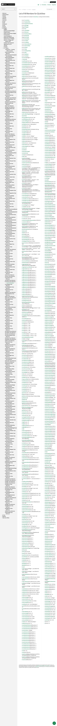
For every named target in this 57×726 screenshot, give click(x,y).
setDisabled (47, 238)
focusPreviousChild (25, 369)
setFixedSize (47, 254)
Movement (26, 32)
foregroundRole (25, 379)
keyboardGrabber (25, 545)
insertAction (24, 477)
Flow (25, 28)
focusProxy (24, 370)
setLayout (47, 305)
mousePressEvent (25, 638)
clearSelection (24, 153)
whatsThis (47, 584)
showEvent (47, 455)
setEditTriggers (48, 249)
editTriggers (24, 309)
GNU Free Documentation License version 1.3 (43, 665)
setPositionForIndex (48, 349)
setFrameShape (48, 274)
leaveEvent (24, 558)
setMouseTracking (48, 335)
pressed (46, 95)
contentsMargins (25, 195)
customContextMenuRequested (28, 220)
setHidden (47, 284)
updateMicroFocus (48, 544)
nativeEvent (47, 60)
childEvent (24, 141)
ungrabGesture (48, 522)
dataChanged (24, 223)
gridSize (23, 410)
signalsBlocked (48, 463)
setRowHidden (47, 359)
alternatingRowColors (26, 117)
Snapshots (54, 4)
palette (46, 85)
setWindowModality (49, 434)
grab (23, 394)
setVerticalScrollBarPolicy (50, 414)
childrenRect (24, 144)
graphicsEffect (25, 405)
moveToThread (47, 56)
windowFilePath (48, 599)
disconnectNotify (25, 261)
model (23, 621)
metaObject (24, 604)
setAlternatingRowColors (49, 210)
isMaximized (24, 496)
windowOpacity (48, 609)
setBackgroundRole (48, 218)
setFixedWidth (47, 257)
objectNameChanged (49, 68)
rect (45, 104)
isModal (23, 500)
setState (46, 389)
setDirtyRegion (48, 237)
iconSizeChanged (25, 444)
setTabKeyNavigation (49, 395)
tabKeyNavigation (48, 502)
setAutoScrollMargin (49, 216)
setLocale (46, 312)
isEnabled (24, 486)
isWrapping (24, 524)
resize (46, 133)
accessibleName (25, 66)
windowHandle (48, 603)
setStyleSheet (47, 394)
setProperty (47, 351)
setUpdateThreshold (49, 409)
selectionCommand (48, 193)
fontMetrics (24, 377)
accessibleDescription (26, 62)
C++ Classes (29, 9)
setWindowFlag (48, 429)
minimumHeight (25, 613)
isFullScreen (24, 490)
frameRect (24, 382)
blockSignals (24, 131)
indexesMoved (25, 452)
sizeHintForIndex (48, 476)
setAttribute (47, 211)
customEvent (24, 222)
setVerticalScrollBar (48, 412)
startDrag (46, 487)
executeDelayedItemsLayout (27, 337)
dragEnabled (24, 268)
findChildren (24, 345)
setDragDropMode (48, 240)
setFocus (46, 261)
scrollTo (46, 171)
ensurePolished (25, 318)
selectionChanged (48, 188)
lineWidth (24, 560)
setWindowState (48, 441)
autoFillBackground (25, 119)
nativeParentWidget (49, 61)
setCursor (47, 233)
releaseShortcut (48, 111)
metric (23, 606)
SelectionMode (27, 45)
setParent (47, 344)
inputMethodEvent (25, 465)
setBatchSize (47, 223)
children (23, 143)
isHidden (23, 491)
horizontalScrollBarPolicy (27, 437)
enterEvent (24, 320)
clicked (23, 154)
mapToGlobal (24, 589)
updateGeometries (48, 539)
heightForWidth (25, 425)
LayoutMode (26, 30)
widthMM (47, 594)
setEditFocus (47, 247)
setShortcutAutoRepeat (49, 375)
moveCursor (24, 654)
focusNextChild (25, 358)
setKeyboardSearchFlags (49, 303)
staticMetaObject (48, 495)
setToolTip (47, 404)
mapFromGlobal (25, 574)
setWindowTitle (48, 443)
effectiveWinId (25, 314)
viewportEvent (47, 563)
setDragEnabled (48, 244)
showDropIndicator (48, 453)
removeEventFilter (48, 114)
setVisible (47, 424)
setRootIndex (47, 356)
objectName (47, 66)
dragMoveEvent (25, 282)
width (46, 591)
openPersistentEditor (49, 70)
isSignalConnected (25, 511)
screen (46, 159)
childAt (23, 136)
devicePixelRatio (25, 237)
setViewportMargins (49, 421)
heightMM (24, 427)
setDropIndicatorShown (49, 245)
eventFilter (24, 334)
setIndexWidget (48, 293)
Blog (48, 2)
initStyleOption (25, 457)
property (46, 99)
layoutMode (24, 556)
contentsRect (24, 197)
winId (46, 596)
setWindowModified (49, 436)
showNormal (47, 462)
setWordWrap (47, 445)
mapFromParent (25, 578)
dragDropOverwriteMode (27, 267)
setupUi (46, 448)
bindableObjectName (26, 129)
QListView (36, 16)
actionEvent (24, 67)
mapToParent (24, 592)
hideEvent (24, 430)
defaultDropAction (25, 229)
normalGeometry (48, 65)
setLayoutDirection (48, 306)
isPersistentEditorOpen (26, 502)
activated (24, 73)
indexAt (23, 446)
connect (23, 167)
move (23, 650)
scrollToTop (47, 178)
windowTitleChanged (49, 616)
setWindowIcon (48, 433)
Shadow (25, 47)
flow (23, 353)
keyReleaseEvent (25, 543)
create (23, 206)
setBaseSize (47, 220)
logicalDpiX (24, 563)
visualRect (47, 575)
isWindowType (25, 522)
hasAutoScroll (24, 412)
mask (23, 595)
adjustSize (24, 115)
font (23, 374)
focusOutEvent (25, 363)
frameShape (24, 386)
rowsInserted (47, 152)
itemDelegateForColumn (26, 529)
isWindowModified (25, 521)
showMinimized (48, 460)
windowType (47, 618)
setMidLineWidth (48, 323)
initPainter (24, 456)
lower (23, 567)
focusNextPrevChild (26, 360)
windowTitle (47, 614)
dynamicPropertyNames (26, 302)
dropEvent (24, 289)
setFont (46, 267)
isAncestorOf (24, 485)
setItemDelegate (48, 298)
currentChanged (25, 211)
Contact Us (45, 2)
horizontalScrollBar (25, 435)
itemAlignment (25, 526)
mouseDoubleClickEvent (26, 625)
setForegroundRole (48, 269)
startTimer (47, 490)
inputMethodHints (25, 468)
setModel (46, 332)
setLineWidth (47, 310)
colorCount (24, 164)
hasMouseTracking (25, 418)
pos (45, 94)
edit (23, 305)
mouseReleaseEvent (26, 643)
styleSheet (47, 500)
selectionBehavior (48, 185)
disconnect (24, 243)
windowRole (47, 611)
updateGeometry (48, 543)
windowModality (48, 608)
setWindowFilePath (48, 428)
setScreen (47, 361)
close (23, 156)
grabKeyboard (24, 397)
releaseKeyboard (48, 107)
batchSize (24, 127)
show (46, 451)
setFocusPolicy (47, 264)
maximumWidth (25, 602)
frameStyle (24, 389)
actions (23, 69)
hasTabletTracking (25, 420)
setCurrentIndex (48, 232)
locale (23, 561)
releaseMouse (47, 109)
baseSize (23, 126)
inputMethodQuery (25, 471)
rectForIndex (47, 106)
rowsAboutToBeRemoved (49, 149)
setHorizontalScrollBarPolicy (50, 288)
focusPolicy (24, 367)
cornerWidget (24, 205)
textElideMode (47, 507)
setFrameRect (47, 271)
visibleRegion (47, 573)
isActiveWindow (25, 483)
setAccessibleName (48, 208)
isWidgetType (24, 517)
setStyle (46, 392)
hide (23, 429)
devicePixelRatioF (25, 239)
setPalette (47, 342)
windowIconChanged (49, 606)
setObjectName (48, 339)
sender (46, 199)
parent (46, 87)
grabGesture (24, 396)
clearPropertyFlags (25, 151)
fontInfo (23, 375)
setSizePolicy (47, 383)
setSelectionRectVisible (49, 373)
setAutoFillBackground (49, 213)
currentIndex (24, 216)
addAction (24, 74)
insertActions (24, 478)
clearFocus (24, 148)
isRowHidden (24, 508)
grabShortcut (24, 403)
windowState (47, 613)
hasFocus (24, 415)
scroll (46, 160)
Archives (49, 4)
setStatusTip (47, 390)
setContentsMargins (49, 225)
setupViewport (48, 450)
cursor (23, 218)
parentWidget (47, 89)
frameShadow (24, 384)
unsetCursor (47, 526)
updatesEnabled (48, 548)
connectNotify (24, 193)
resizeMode (47, 143)
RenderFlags (26, 37)
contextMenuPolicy (25, 202)
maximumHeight (25, 597)
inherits (23, 454)
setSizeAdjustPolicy (48, 378)
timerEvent (47, 510)
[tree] (8, 265)
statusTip (46, 497)
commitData (24, 166)
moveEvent (24, 659)
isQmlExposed (24, 504)
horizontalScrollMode (26, 440)
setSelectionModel (48, 372)
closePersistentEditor (26, 162)
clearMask (24, 149)
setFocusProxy (47, 266)
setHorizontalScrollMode (49, 289)
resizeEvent (47, 137)
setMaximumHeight (48, 317)
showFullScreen (48, 457)
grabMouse (24, 399)
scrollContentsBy (48, 166)
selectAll (46, 180)
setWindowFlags (48, 431)
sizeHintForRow (48, 478)
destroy (23, 234)
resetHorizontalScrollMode (50, 130)
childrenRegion (25, 146)
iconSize (23, 443)
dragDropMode (25, 264)
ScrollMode (26, 42)
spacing (46, 483)
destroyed (24, 236)
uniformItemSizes (48, 524)
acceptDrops (24, 61)
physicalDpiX (47, 90)
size (45, 465)
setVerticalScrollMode (49, 416)
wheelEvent (47, 586)
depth (23, 232)
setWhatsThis (47, 426)
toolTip (46, 515)
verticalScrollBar (48, 553)
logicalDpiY (24, 565)
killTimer (23, 550)
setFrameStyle (47, 276)
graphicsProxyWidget (26, 407)
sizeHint (46, 470)
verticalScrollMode (48, 556)
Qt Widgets (24, 9)
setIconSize (47, 291)
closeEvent (24, 161)
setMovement (47, 337)
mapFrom (24, 568)
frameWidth (24, 391)
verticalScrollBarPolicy (49, 554)
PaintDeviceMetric (27, 33)
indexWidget (24, 450)
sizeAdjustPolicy (48, 467)
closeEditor (24, 158)
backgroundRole (25, 122)
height (23, 422)
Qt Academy (44, 4)
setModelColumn (48, 334)
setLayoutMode (48, 308)
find (23, 339)
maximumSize (24, 599)
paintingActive (47, 83)
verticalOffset (47, 549)
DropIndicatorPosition (28, 23)
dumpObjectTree (25, 300)
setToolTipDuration (48, 406)
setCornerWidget (48, 230)
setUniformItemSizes (49, 407)
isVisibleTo (24, 516)
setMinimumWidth (48, 330)
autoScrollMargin (25, 120)
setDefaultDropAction (49, 235)
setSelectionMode (48, 370)
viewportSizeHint (48, 568)
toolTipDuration (48, 517)
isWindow (24, 519)
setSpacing (47, 387)
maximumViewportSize (26, 600)
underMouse (47, 520)
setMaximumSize (48, 318)
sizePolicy (47, 481)
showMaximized (48, 458)
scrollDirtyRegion (48, 169)
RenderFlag (26, 35)
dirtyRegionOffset (25, 241)
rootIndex (46, 147)
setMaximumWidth (48, 322)
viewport (46, 560)
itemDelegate (24, 528)
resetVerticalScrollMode (49, 132)
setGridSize (47, 283)
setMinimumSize (48, 327)
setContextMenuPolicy (49, 228)
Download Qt (53, 2)
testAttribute (47, 505)
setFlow (46, 259)
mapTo (23, 583)
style (46, 498)
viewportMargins (48, 566)
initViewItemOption (26, 459)
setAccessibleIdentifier (49, 206)
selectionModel (48, 198)
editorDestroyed (25, 312)
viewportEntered (48, 561)
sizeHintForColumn (48, 475)
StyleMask (26, 54)
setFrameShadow (48, 272)
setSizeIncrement (48, 380)
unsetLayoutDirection (49, 527)
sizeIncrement (47, 480)
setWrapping (47, 446)
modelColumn (24, 623)
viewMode (47, 558)
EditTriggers (26, 27)
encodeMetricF (25, 315)
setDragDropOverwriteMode (50, 242)
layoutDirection (25, 555)
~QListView (24, 59)
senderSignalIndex (48, 201)
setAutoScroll (47, 215)
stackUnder (47, 485)
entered (23, 322)
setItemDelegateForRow (49, 301)
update (46, 531)
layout (23, 553)
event (23, 323)
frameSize (24, 387)
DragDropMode (27, 22)
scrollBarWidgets (48, 164)
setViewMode (47, 417)
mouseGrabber (25, 630)
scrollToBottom (48, 176)
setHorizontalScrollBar (49, 286)
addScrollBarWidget (26, 114)
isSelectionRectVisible (26, 509)
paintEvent (47, 77)
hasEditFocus (24, 413)
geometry (24, 392)
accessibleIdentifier (26, 64)
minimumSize (24, 615)
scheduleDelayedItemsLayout (50, 157)
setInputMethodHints (49, 295)
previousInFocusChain (49, 97)
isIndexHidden (25, 493)
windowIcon (47, 604)
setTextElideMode (48, 402)
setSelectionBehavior (49, 368)
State (25, 52)
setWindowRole (48, 440)
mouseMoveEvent (25, 632)
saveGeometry (47, 155)
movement (47, 58)
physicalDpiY (47, 92)
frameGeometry (25, 380)
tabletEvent (47, 503)
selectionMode (47, 196)
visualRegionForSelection (49, 578)
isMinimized (24, 498)
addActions (24, 112)
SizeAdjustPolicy (27, 50)
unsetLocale (47, 529)
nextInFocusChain (48, 63)
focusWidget (24, 372)
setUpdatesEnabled (48, 411)
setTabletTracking (48, 400)
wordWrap (47, 620)
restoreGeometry (48, 145)
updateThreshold (48, 546)
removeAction (47, 112)
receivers (46, 102)
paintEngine (47, 73)
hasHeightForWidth (26, 417)
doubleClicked (24, 262)
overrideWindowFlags (49, 72)
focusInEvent (24, 355)
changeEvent (24, 132)
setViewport (47, 419)
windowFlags (47, 601)
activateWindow (25, 71)
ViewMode (26, 56)
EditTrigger (26, 25)
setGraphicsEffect (48, 281)
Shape (25, 49)
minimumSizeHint (25, 616)
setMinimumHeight (48, 325)
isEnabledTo (24, 488)
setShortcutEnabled (48, 377)
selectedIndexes (48, 181)
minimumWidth (25, 620)
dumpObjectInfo (25, 298)
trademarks (37, 666)
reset (46, 128)
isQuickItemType (25, 506)
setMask (46, 313)
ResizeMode (26, 39)
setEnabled (47, 250)
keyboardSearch (25, 546)
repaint (46, 121)
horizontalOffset (25, 432)
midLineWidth (24, 611)
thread (46, 509)
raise (46, 100)
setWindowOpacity (48, 438)
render (46, 116)
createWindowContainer (26, 208)
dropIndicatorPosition (26, 296)
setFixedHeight (48, 252)
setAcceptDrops (48, 203)
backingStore (24, 124)
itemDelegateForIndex (26, 532)
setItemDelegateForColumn (50, 300)
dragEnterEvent (25, 270)
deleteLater (24, 231)
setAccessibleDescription (49, 204)
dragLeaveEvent (25, 275)
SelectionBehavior (27, 44)
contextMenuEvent (25, 198)
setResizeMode (48, 354)
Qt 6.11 (20, 9)
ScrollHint (26, 40)
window (46, 598)
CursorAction (26, 20)
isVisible (23, 514)
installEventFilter (25, 481)
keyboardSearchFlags (26, 548)
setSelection (47, 363)
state (46, 493)
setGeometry (47, 278)
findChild (24, 340)
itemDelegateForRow (26, 535)
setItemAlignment (48, 296)
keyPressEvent (25, 538)
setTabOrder (47, 397)
